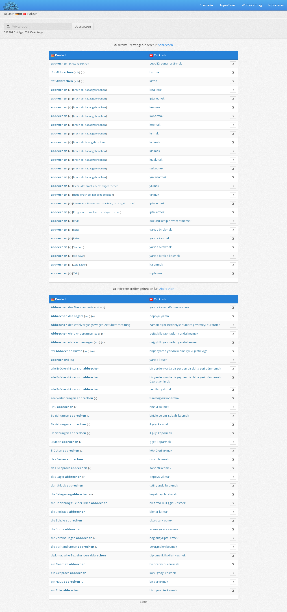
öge (204, 351)
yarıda (154, 229)
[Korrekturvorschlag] (233, 63)
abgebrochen (97, 89)
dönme (173, 307)
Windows (78, 255)
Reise (76, 229)
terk (160, 520)
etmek (160, 98)
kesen (163, 307)
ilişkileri (169, 555)
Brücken (62, 368)
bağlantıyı (156, 538)
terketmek (156, 168)
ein (53, 564)
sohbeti (155, 468)
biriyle (154, 415)
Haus (59, 582)
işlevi (189, 351)
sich (80, 368)
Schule (60, 520)
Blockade (62, 512)
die (53, 494)
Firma (86, 503)
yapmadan (170, 333)
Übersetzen (83, 26)
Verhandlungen (66, 547)
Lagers (78, 316)
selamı (163, 415)
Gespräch (63, 468)
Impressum (276, 5)
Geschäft (62, 564)
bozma (154, 72)
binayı (154, 407)
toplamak (156, 273)
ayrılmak (164, 381)
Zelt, (75, 264)
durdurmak (171, 564)
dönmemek (213, 368)
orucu (153, 459)
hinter (72, 368)
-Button (69, 351)
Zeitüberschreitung (117, 325)
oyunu (158, 590)
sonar (165, 63)
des (70, 307)
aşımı (163, 325)
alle (53, 368)
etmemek (185, 221)
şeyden (182, 368)
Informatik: (80, 203)
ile (163, 503)
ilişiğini (169, 503)
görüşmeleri (158, 547)
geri (202, 368)
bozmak (163, 459)
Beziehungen (60, 415)
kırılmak (155, 142)
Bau (53, 407)
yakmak (166, 389)
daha (195, 368)
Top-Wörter (227, 5)
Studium (78, 247)
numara (187, 325)
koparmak (156, 116)
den (53, 485)
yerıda (182, 342)
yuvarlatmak (158, 177)
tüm (152, 398)
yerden (159, 368)
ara (165, 529)
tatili (152, 485)
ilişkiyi (153, 424)
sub (77, 72)
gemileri (155, 389)
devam (173, 221)
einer (78, 503)
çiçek (153, 442)
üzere (154, 381)
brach (76, 89)
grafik (198, 351)
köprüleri (156, 450)
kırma (153, 81)
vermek (173, 529)
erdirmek (176, 63)
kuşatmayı (156, 494)
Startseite (206, 5)
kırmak (154, 133)
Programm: (94, 203)
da (170, 368)
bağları (160, 398)
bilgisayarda (158, 351)
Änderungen (84, 333)
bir (151, 368)
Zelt (75, 273)
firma (157, 503)
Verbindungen (66, 398)
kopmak (155, 125)
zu (72, 503)
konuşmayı (157, 573)
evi (156, 582)
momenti (184, 307)
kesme (192, 342)
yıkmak (154, 186)
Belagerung (64, 494)
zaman (154, 325)
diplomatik (157, 555)
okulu (153, 520)
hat (87, 89)
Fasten (61, 459)
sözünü (155, 221)
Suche (60, 529)
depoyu (155, 316)
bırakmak (156, 90)
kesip (164, 221)
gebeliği (155, 63)
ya (166, 368)
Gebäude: (79, 186)
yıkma (165, 316)
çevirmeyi (199, 325)
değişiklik (156, 333)
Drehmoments (83, 307)
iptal (152, 98)
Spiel (59, 590)
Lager (82, 264)
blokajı (154, 512)
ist (86, 142)
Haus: (76, 194)
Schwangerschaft (79, 63)
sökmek (164, 407)
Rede (76, 221)
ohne (71, 333)
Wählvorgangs (84, 325)
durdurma (213, 325)
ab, (82, 89)
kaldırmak (156, 264)
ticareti (158, 564)
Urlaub (61, 485)
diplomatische (60, 555)
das (53, 72)
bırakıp (163, 256)
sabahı (173, 415)
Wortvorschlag (252, 5)
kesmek (155, 107)
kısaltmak (156, 160)
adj (72, 359)
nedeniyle (174, 325)
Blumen (56, 442)
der (53, 351)
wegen (99, 325)
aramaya (156, 529)
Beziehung (63, 503)
